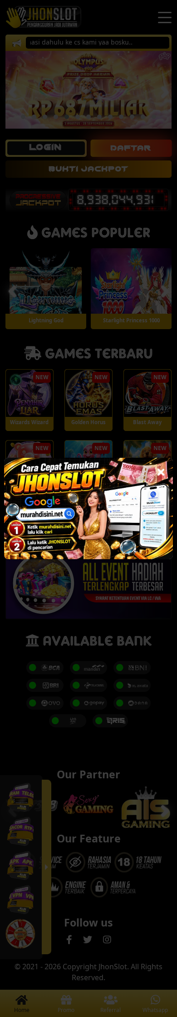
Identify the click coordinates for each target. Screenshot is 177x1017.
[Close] (160, 469)
